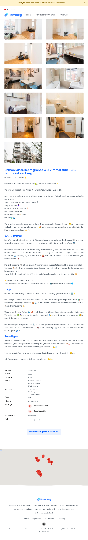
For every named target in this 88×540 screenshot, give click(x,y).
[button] (9, 9)
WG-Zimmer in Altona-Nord (19, 505)
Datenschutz (50, 518)
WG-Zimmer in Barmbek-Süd (45, 505)
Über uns (64, 15)
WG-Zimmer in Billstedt (69, 505)
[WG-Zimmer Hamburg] (13, 15)
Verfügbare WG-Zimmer (46, 15)
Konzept (28, 15)
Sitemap (62, 518)
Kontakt (26, 518)
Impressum (36, 518)
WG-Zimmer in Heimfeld (45, 509)
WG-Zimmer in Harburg (23, 509)
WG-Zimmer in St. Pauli (44, 513)
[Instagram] (44, 524)
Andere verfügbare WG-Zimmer (44, 431)
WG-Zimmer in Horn (66, 509)
